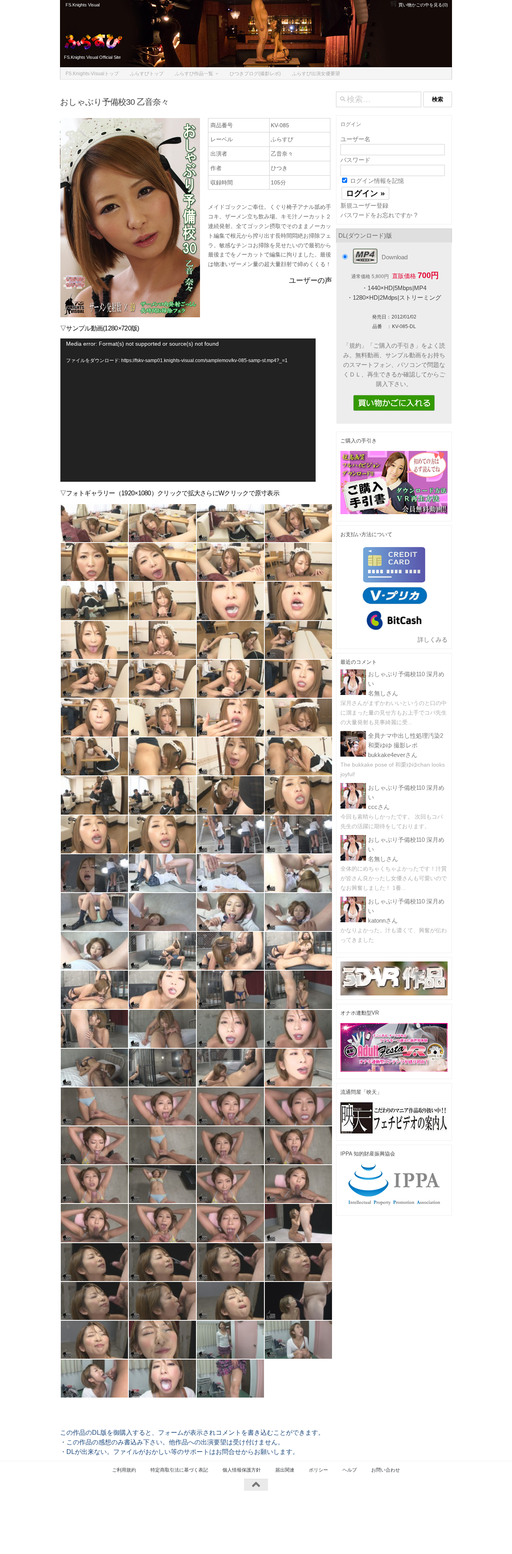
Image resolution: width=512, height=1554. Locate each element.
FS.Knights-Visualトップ (92, 73)
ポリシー (318, 1470)
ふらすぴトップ (147, 73)
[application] (188, 410)
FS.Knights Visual (83, 4)
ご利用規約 (124, 1470)
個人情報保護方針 (241, 1470)
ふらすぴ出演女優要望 (316, 73)
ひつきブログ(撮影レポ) (255, 73)
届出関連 (284, 1470)
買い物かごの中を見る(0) (422, 4)
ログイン (350, 124)
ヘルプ (349, 1470)
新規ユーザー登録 (364, 205)
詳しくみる (433, 639)
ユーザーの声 (310, 280)
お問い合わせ (385, 1470)
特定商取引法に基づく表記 (179, 1470)
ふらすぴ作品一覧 (194, 73)
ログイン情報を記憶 (376, 180)
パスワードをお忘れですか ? (378, 215)
